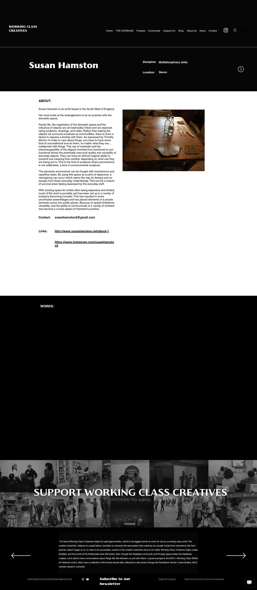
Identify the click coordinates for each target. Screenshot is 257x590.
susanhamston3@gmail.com (75, 217)
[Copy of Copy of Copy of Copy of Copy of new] (149, 589)
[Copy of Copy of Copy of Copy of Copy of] (124, 589)
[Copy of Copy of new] (139, 589)
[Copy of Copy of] (114, 589)
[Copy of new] (136, 589)
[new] (133, 589)
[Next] (236, 556)
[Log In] (241, 30)
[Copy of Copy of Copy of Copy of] (121, 589)
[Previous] (20, 556)
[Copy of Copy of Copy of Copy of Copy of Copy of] (127, 589)
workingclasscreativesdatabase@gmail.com (49, 579)
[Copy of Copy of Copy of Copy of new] (145, 589)
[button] (235, 30)
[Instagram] (226, 30)
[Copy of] (111, 589)
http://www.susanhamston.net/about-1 (82, 231)
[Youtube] (87, 579)
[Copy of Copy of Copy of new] (142, 589)
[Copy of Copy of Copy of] (117, 589)
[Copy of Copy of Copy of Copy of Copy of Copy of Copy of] (130, 589)
